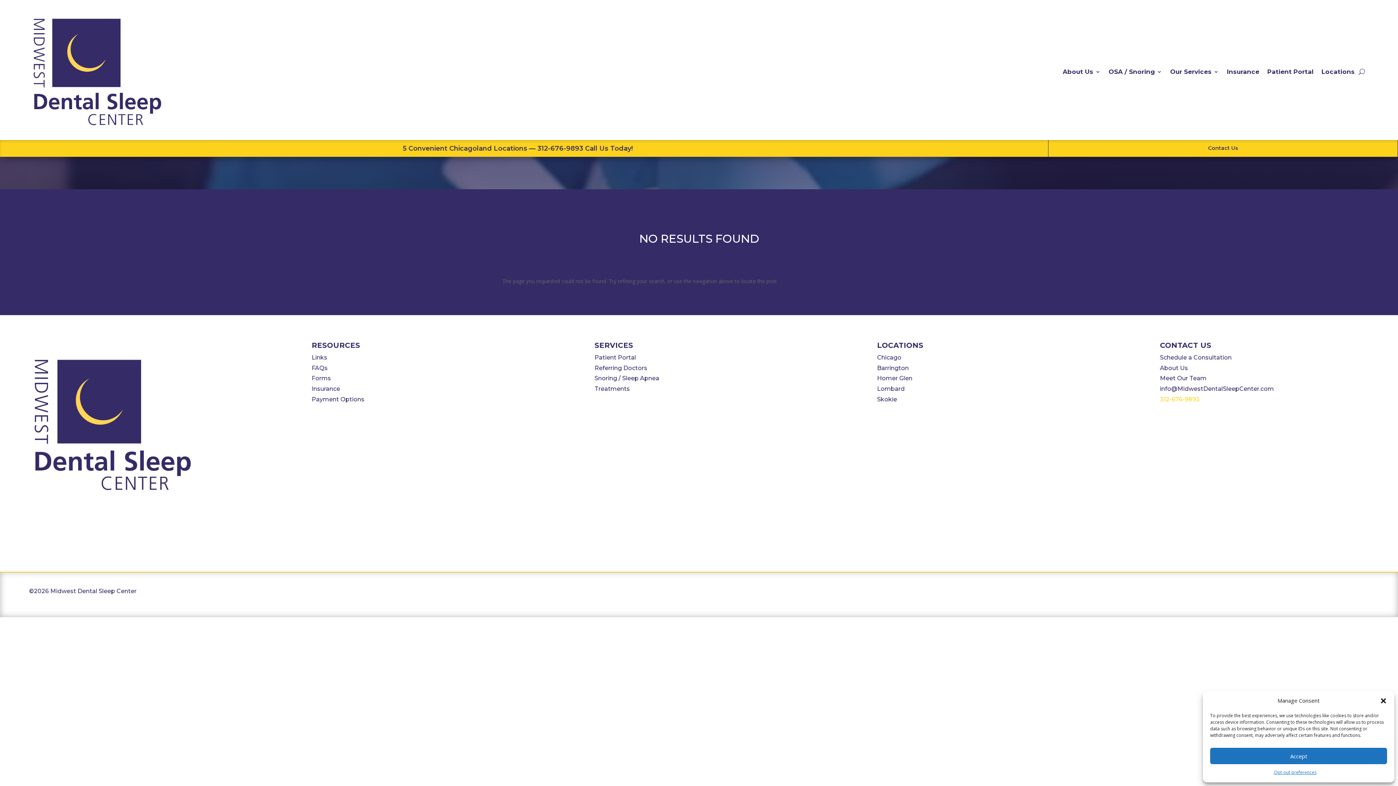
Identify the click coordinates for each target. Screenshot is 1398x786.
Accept (1298, 756)
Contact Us (1223, 148)
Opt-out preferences (1295, 772)
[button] (1383, 700)
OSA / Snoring (1132, 71)
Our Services (1191, 71)
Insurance (1243, 71)
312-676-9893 (1180, 399)
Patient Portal (1290, 71)
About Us (1078, 71)
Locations (1338, 71)
